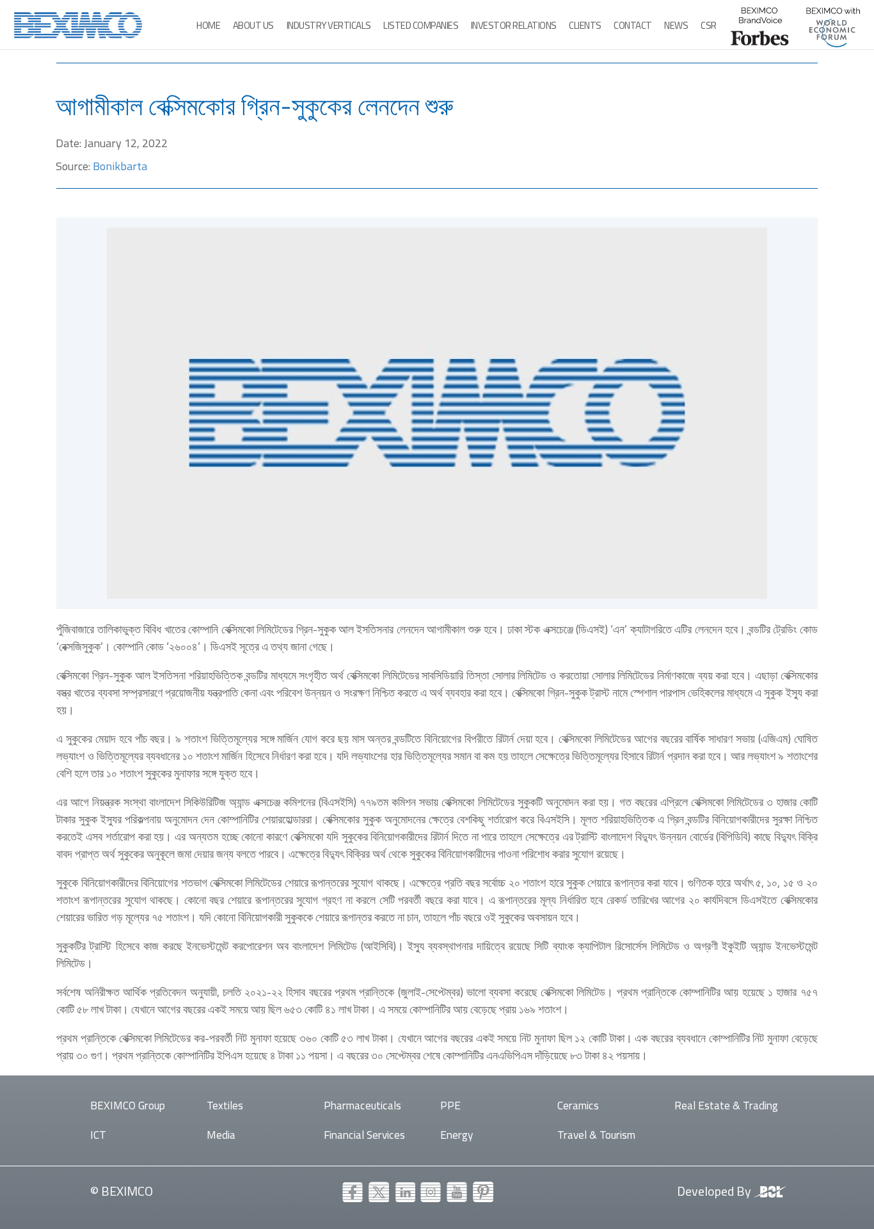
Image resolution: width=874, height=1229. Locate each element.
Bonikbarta (120, 166)
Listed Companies (420, 25)
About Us (253, 25)
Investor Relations (514, 25)
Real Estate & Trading (726, 1105)
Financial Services (364, 1134)
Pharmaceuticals (362, 1105)
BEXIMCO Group (127, 1105)
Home (208, 25)
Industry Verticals (329, 25)
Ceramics (578, 1105)
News (676, 25)
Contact (633, 25)
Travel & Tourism (596, 1134)
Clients (585, 25)
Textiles (225, 1105)
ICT (98, 1134)
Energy (456, 1134)
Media (221, 1134)
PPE (450, 1105)
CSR (709, 25)
